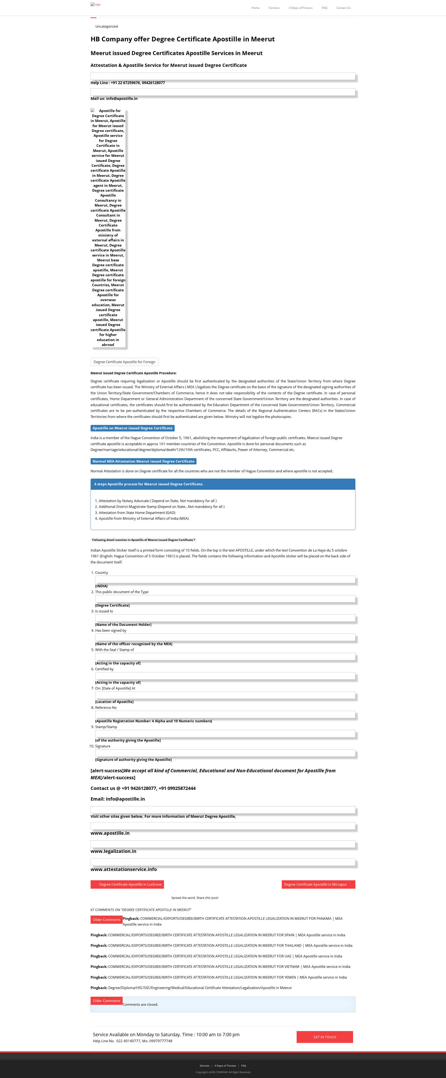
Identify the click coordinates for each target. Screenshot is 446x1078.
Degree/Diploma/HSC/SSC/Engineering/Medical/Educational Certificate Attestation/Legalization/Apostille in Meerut (200, 987)
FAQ (324, 8)
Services (274, 8)
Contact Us (344, 8)
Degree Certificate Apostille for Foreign (124, 361)
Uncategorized (106, 26)
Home (255, 8)
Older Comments (106, 919)
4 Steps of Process (301, 8)
